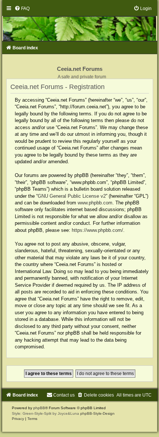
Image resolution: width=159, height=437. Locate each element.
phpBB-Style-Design (97, 413)
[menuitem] (22, 8)
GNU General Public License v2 (72, 196)
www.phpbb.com (95, 203)
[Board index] (79, 23)
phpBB (39, 408)
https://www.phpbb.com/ (97, 230)
